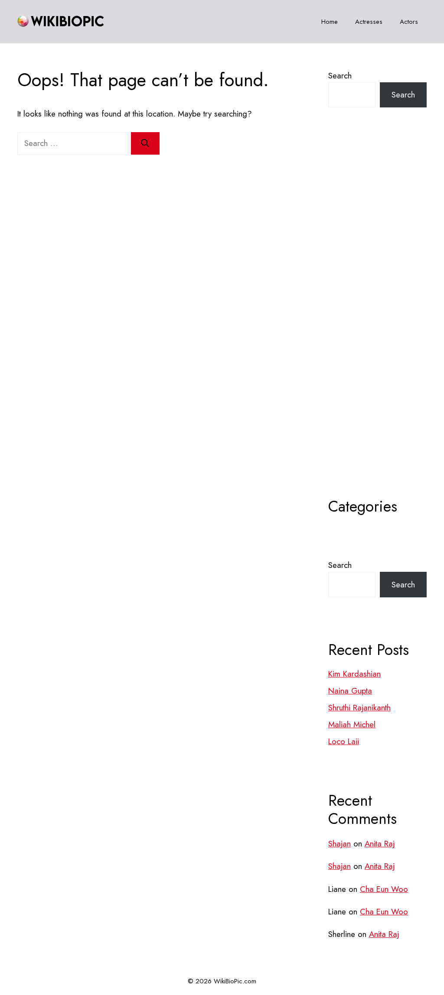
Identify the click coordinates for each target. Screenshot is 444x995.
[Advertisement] (377, 324)
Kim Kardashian (354, 674)
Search (340, 75)
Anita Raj (380, 843)
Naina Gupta (350, 691)
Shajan (339, 843)
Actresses (368, 21)
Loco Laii (343, 741)
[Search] (145, 143)
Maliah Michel (351, 724)
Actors (409, 21)
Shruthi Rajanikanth (359, 707)
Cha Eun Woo (384, 889)
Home (329, 21)
